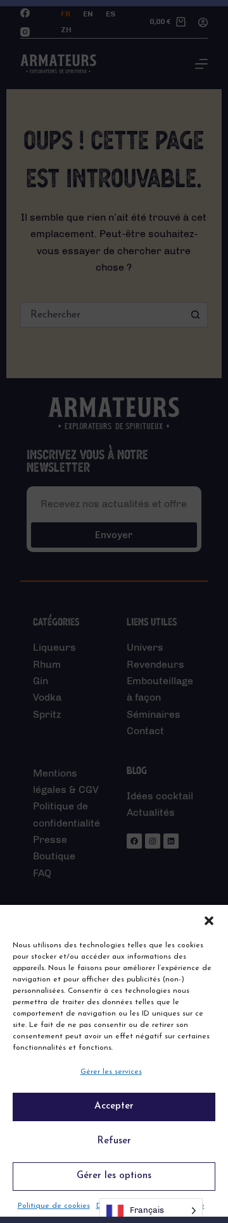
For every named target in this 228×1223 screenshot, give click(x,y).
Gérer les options (114, 1176)
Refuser (114, 1141)
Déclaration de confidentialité (150, 1206)
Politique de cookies (54, 1206)
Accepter (114, 1106)
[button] (209, 920)
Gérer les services (111, 1072)
